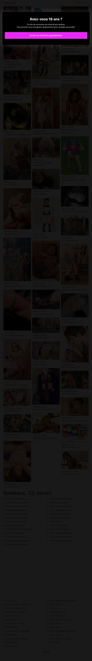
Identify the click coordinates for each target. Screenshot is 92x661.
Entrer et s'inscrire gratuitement (46, 35)
